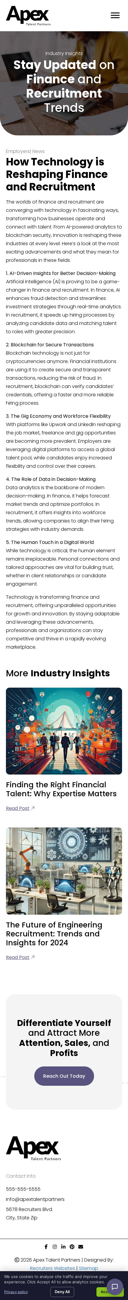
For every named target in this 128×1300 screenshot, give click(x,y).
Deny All (62, 1291)
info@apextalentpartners (35, 1199)
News (38, 151)
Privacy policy (16, 1292)
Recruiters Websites (52, 1268)
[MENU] (115, 15)
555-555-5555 (23, 1189)
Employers (18, 151)
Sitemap (88, 1268)
